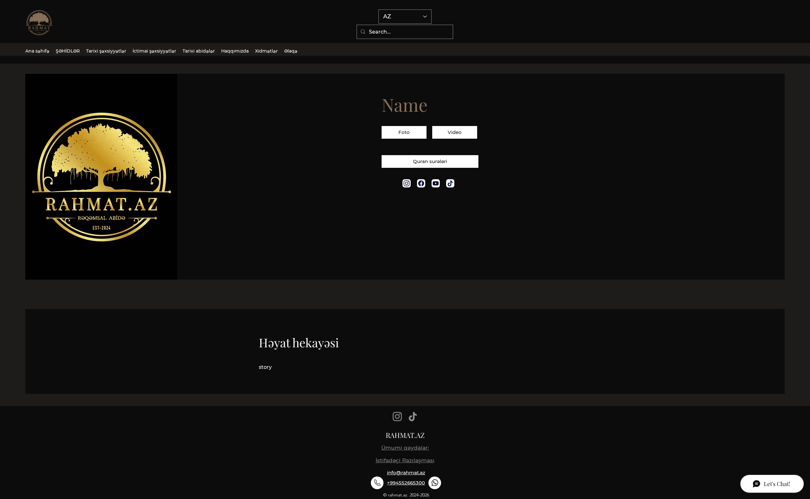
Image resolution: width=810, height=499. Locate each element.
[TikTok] (413, 416)
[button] (404, 133)
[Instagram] (397, 416)
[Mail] (406, 183)
